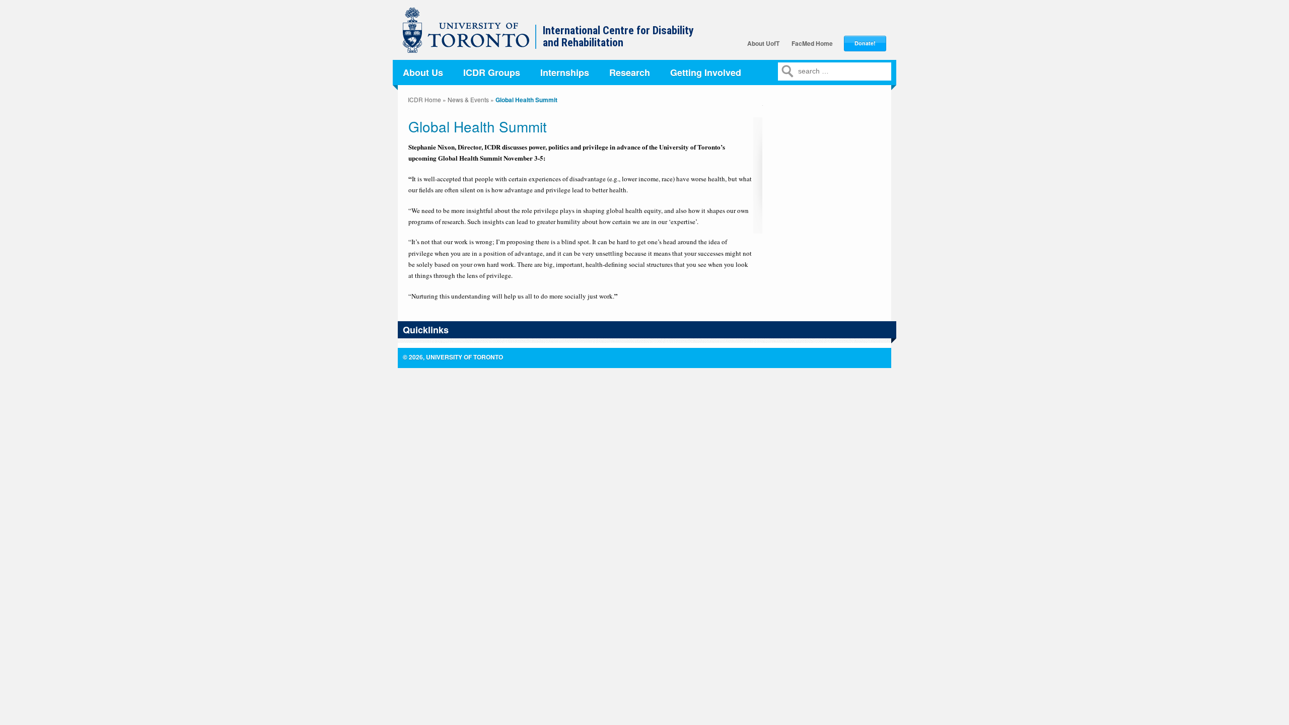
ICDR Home (424, 99)
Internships (564, 72)
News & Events (468, 99)
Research (629, 72)
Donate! (865, 43)
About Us (423, 72)
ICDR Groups (491, 72)
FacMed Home (812, 43)
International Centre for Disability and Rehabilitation (618, 37)
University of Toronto (471, 35)
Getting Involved (705, 72)
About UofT (763, 43)
